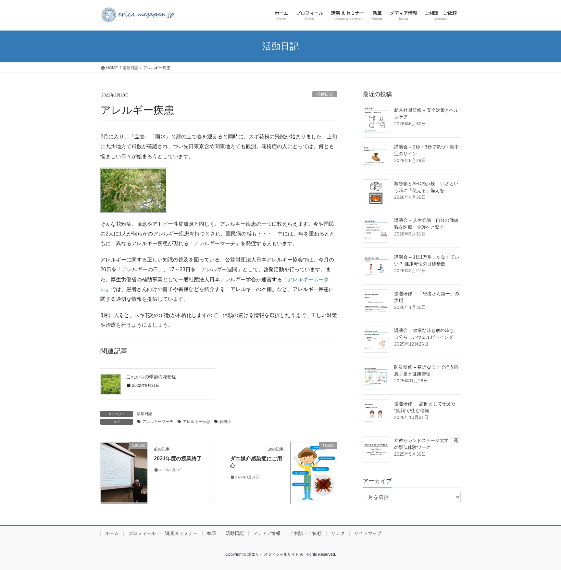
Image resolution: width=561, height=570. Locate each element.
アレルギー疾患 (196, 421)
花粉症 (225, 421)
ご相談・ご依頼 (306, 533)
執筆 (211, 533)
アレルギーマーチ (157, 421)
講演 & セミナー (181, 533)
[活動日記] (124, 457)
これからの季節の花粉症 (151, 376)
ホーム (112, 533)
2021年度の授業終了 (178, 458)
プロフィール (142, 533)
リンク (338, 533)
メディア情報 (266, 533)
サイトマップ (367, 533)
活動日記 (324, 94)
